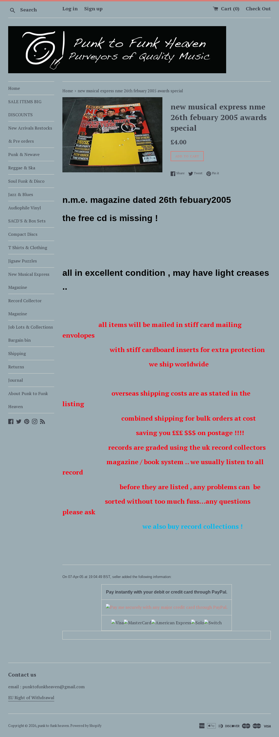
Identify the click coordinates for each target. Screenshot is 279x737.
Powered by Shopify (85, 725)
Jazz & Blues (20, 194)
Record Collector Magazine (25, 307)
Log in (70, 8)
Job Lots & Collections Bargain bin (30, 333)
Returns (16, 367)
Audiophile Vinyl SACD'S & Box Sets (27, 214)
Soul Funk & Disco (26, 181)
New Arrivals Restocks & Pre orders (30, 134)
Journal (15, 380)
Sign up (93, 8)
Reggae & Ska (21, 168)
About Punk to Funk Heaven (28, 399)
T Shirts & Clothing (27, 247)
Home (14, 88)
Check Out (258, 8)
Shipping (17, 353)
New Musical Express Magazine (28, 280)
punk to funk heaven (53, 725)
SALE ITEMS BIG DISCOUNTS (24, 108)
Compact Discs (22, 234)
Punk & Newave (24, 154)
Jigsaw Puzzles (22, 261)
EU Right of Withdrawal (31, 698)
